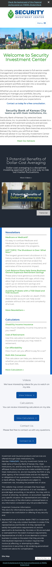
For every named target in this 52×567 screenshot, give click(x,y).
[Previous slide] (2, 41)
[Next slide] (49, 41)
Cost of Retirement (14, 335)
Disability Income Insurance (19, 324)
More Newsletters (15, 310)
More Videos (26, 178)
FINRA (12, 461)
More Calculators (14, 370)
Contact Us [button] (25, 441)
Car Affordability (13, 348)
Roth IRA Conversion (15, 355)
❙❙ (28, 46)
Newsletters (12, 232)
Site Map (6, 556)
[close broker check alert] (49, 2)
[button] (41, 23)
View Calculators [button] (25, 418)
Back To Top (42, 558)
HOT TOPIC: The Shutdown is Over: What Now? (25, 251)
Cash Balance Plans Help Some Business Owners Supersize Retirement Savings (25, 271)
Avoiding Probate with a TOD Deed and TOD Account (25, 292)
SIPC (17, 461)
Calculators (12, 319)
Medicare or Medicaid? (16, 237)
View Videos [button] (25, 395)
